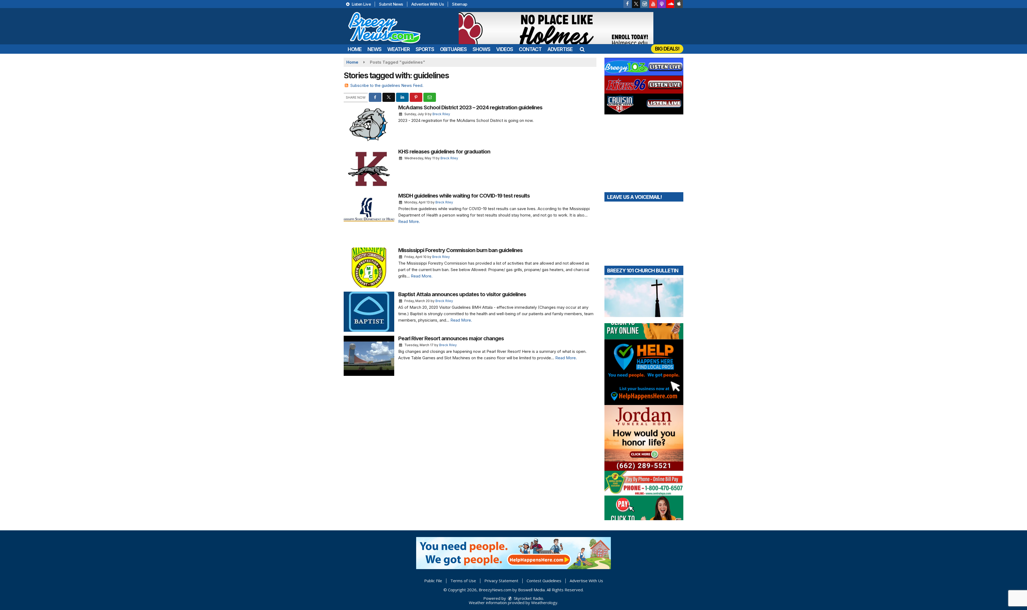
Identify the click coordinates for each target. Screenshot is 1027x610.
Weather (398, 49)
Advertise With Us (427, 4)
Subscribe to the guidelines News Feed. (386, 85)
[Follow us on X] (636, 4)
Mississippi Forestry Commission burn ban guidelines (460, 250)
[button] (582, 49)
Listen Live (361, 4)
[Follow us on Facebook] (627, 4)
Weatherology (544, 602)
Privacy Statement (501, 580)
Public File (433, 580)
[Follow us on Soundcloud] (670, 4)
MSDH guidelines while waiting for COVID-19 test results (464, 195)
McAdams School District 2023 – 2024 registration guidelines (470, 107)
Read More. (409, 221)
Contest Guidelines (544, 580)
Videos (504, 49)
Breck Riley (441, 114)
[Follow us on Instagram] (645, 4)
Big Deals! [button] (667, 49)
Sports (425, 49)
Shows (481, 49)
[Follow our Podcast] (662, 4)
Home (355, 49)
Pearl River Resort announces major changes (451, 338)
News (374, 49)
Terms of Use (463, 580)
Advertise (560, 49)
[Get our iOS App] (679, 4)
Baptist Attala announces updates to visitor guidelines (462, 294)
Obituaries (453, 49)
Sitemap (459, 4)
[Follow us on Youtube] (653, 4)
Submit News (391, 4)
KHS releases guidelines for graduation (444, 151)
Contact (530, 49)
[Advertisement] (556, 28)
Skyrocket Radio (528, 598)
